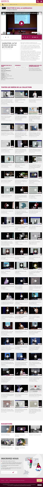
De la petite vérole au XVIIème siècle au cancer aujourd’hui (34, 181)
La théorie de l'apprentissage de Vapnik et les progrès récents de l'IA (21, 151)
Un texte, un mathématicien (19, 8)
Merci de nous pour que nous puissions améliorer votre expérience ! (21, 4)
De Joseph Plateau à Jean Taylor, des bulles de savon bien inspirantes (35, 411)
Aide (7, 480)
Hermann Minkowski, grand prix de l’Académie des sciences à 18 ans (35, 379)
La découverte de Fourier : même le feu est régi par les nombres (7, 317)
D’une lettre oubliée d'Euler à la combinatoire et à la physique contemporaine (21, 363)
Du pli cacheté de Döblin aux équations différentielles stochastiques (34, 348)
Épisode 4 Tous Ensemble (35, 434)
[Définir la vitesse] (32, 37)
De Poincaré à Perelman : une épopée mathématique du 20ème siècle (21, 212)
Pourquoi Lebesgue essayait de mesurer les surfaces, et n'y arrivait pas (7, 395)
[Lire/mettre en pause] (23, 37)
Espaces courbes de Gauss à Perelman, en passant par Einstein (35, 288)
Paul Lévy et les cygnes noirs (7, 226)
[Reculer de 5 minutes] (25, 37)
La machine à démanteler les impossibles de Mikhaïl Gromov (21, 197)
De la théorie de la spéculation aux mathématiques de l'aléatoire (7, 363)
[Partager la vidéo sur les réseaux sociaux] (8, 37)
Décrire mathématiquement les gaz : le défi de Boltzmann (34, 317)
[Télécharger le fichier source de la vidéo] (5, 37)
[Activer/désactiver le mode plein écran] (37, 37)
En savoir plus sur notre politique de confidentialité (22, 485)
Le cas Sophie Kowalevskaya (21, 377)
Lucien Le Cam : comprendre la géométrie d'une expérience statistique (7, 348)
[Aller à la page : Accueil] (5, 1)
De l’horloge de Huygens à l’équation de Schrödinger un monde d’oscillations (35, 166)
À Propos (2, 480)
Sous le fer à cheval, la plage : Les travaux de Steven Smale (21, 227)
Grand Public (9, 75)
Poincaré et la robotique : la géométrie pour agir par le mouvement (21, 181)
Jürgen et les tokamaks (6, 195)
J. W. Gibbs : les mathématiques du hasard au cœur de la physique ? (21, 117)
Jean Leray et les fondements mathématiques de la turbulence (35, 363)
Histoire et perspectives (21, 67)
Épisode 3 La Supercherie (7, 447)
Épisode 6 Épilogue (5, 434)
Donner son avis (39, 480)
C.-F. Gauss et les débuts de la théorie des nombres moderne (35, 272)
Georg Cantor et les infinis (21, 331)
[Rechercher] (38, 1)
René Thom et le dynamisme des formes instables (6, 117)
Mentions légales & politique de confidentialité (17, 480)
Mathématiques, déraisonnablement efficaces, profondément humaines (35, 134)
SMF (6, 73)
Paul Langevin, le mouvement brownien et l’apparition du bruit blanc (7, 243)
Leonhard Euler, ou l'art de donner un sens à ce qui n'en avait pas (7, 333)
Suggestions (6, 424)
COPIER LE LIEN (21, 9)
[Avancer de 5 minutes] (28, 37)
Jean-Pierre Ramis (8, 48)
